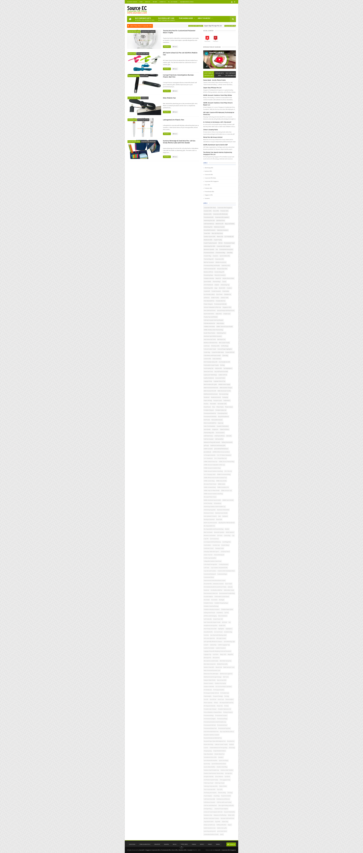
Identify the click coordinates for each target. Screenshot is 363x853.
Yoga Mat (217, 821)
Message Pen (207, 657)
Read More (167, 46)
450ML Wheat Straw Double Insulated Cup (215, 477)
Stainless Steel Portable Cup (211, 770)
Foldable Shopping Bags (221, 603)
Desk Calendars (217, 358)
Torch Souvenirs (220, 432)
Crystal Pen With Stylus (218, 352)
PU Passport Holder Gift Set (211, 693)
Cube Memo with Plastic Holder (212, 355)
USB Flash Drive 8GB (209, 799)
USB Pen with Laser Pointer (224, 802)
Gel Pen (227, 612)
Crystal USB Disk (229, 352)
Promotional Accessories (226, 249)
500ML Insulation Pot (223, 487)
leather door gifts (222, 828)
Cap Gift (206, 538)
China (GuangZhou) (144, 844)
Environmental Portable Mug (227, 593)
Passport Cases (218, 400)
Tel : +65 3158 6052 (173, 1)
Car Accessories (214, 538)
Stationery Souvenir (219, 227)
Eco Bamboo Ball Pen (216, 590)
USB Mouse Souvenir (209, 802)
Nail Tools (225, 677)
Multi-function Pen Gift (210, 391)
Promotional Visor (222, 725)
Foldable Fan (144, 98)
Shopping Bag (208, 751)
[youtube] (232, 2)
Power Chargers (208, 304)
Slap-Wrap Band (208, 754)
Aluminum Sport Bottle (221, 513)
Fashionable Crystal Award (222, 596)
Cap (233, 535)
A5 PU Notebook (208, 284)
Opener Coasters (208, 683)
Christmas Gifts (215, 346)
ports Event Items (222, 831)
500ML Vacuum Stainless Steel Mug (213, 493)
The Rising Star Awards (210, 792)
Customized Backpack (210, 574)
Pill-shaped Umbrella (209, 706)
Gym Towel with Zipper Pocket (212, 622)
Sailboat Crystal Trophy (221, 744)
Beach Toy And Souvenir (210, 522)
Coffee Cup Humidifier (210, 558)
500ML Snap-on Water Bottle (211, 490)
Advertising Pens (221, 333)
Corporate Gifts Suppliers (148, 31)
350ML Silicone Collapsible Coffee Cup (214, 464)
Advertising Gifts (209, 167)
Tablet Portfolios (224, 429)
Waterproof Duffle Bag (220, 815)
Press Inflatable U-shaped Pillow (213, 712)
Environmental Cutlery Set (211, 593)
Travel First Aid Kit (226, 796)
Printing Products (228, 712)
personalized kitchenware (221, 448)
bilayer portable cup (209, 824)
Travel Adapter (208, 796)
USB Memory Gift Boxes (223, 799)
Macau (174, 844)
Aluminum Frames (209, 513)
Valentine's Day (208, 815)
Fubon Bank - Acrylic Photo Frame (214, 80)
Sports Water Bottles (209, 767)
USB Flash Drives (208, 436)
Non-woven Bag (223, 394)
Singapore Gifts (209, 195)
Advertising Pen (132, 119)
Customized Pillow (209, 577)
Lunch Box (215, 654)
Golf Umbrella (208, 619)
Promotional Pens (222, 413)
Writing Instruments (227, 442)
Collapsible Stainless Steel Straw (212, 561)
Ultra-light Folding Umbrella (226, 805)
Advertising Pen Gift (209, 220)
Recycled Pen (230, 741)
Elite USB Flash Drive (217, 233)
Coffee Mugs (224, 346)
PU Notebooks (208, 689)
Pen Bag (226, 696)
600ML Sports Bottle (228, 500)
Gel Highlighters (228, 368)
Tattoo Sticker (223, 786)
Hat (229, 622)
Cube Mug (225, 355)
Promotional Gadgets (210, 718)
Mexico (202, 844)
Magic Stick (223, 654)
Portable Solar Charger (210, 709)
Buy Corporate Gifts (144, 19)
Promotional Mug (220, 252)
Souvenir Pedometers (222, 426)
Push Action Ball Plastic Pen (211, 731)
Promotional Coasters (221, 715)
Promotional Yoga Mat (224, 728)
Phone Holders (229, 699)
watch (221, 834)
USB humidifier (219, 439)
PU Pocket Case (224, 693)
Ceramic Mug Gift (219, 272)
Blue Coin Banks (208, 532)
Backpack (225, 516)
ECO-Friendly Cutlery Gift (210, 362)
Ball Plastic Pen (221, 339)
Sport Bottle (207, 429)
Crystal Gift (207, 291)
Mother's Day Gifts (209, 667)
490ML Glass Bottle (221, 481)
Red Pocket (207, 419)
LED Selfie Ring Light (229, 641)
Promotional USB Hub (210, 725)
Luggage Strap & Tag (219, 381)
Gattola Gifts (218, 368)
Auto (219, 516)
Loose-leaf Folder (220, 378)
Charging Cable (219, 548)
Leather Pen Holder (209, 648)
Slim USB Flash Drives (209, 310)
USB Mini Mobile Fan (209, 323)
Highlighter (221, 628)
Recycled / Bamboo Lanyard (211, 734)
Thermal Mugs (217, 281)
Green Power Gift (218, 619)
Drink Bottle (226, 291)
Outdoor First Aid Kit (220, 683)
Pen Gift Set (213, 699)
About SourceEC (204, 18)
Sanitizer (231, 744)
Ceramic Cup (216, 545)
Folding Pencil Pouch (209, 612)
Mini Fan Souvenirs (209, 262)
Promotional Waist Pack (210, 728)
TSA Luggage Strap (225, 779)
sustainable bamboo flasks (211, 834)
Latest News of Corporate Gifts (209, 74)
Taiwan (218, 844)
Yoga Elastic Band (208, 821)
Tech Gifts (219, 789)
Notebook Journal (216, 397)
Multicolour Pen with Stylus (211, 673)
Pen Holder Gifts (222, 403)
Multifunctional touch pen (211, 394)
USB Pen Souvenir (208, 439)
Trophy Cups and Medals (210, 317)
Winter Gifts (231, 815)
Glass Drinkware (222, 616)
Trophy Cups (226, 313)
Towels (224, 281)
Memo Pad (220, 236)
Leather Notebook (209, 378)
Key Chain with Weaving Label (218, 635)
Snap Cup (220, 423)
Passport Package (218, 696)
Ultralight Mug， (208, 808)
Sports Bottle (207, 281)
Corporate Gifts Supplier (223, 246)
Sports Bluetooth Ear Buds (219, 763)
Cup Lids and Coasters (210, 571)
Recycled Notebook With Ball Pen (213, 738)
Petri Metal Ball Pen (209, 301)
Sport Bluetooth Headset (210, 760)
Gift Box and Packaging (210, 616)
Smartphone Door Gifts (210, 757)
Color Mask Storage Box (210, 564)
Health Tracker (215, 297)
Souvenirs (207, 198)
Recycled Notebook (223, 416)
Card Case (206, 346)
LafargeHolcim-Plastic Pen (173, 120)
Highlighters (229, 628)
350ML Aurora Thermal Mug (226, 461)
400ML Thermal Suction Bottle (224, 326)
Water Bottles (220, 323)
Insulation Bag (228, 632)
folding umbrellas (221, 824)
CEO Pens (219, 535)
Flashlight (221, 599)
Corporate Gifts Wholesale (148, 141)
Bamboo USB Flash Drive (210, 342)
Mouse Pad (219, 667)
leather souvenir (208, 448)
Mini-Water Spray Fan (209, 664)
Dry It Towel (228, 583)
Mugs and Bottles (229, 223)
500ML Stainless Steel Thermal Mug (213, 329)
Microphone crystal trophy (211, 661)
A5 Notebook (217, 503)
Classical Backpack (219, 554)
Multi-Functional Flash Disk (211, 387)
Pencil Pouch (207, 407)
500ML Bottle (221, 484)
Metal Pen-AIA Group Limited (212, 137)
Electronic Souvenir (209, 249)
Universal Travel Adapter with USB (213, 812)
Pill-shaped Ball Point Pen (226, 702)
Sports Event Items (209, 313)
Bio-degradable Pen (209, 526)
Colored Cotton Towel (210, 349)
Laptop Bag (213, 644)
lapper (230, 824)
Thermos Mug (222, 792)
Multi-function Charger (226, 387)
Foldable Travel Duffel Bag (211, 606)
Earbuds (230, 587)
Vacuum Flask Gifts (222, 268)
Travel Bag (216, 796)
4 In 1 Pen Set (228, 471)
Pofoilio (226, 706)
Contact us (232, 844)
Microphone (216, 657)
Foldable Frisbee (208, 603)
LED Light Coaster (221, 638)
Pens (213, 407)
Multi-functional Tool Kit (224, 391)
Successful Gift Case (166, 19)
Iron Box (206, 635)
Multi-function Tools (228, 667)
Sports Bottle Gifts (225, 256)
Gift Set (220, 243)
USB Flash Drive (220, 220)
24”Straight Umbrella (209, 455)
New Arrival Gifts (221, 680)
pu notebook (207, 452)
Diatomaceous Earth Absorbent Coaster (214, 580)
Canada (194, 844)
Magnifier (230, 654)
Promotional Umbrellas (210, 416)
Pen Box (206, 403)
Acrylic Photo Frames (209, 333)
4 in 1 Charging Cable (209, 474)
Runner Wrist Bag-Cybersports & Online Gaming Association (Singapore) (194, 26)
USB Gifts (228, 436)
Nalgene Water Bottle (209, 680)
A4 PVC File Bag (208, 503)
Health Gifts (222, 625)
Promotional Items (209, 252)
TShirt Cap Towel (208, 783)
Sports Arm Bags (223, 760)
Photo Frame (220, 407)
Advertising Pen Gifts (133, 75)
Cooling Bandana (223, 564)
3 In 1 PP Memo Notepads (224, 455)
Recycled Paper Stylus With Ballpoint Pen (215, 741)
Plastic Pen (220, 706)
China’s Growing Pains (210, 130)
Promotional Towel (229, 243)
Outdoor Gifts (224, 297)
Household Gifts (208, 632)
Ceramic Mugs (225, 545)
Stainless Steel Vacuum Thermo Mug (213, 773)
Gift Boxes (207, 297)
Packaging (225, 397)
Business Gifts (224, 26)
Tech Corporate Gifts (209, 789)
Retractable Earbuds (217, 419)
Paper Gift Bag (208, 400)
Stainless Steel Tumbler (227, 770)
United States (184, 844)
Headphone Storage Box (210, 625)
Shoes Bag (232, 747)
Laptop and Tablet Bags (210, 374)
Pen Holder (213, 403)
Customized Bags (222, 574)
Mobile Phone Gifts (222, 664)
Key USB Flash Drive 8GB (221, 371)
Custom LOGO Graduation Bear (226, 571)
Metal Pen (218, 278)
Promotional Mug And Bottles (212, 265)
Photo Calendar (208, 702)
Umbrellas (229, 252)
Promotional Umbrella (220, 304)
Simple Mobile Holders (219, 751)
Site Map (155, 1)
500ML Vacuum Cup (226, 490)
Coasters (229, 288)
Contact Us (162, 1)
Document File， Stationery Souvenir (214, 583)
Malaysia (166, 844)
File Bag (222, 365)
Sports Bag (207, 763)
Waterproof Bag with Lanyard (212, 442)
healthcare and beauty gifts (218, 445)
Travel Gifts (207, 233)
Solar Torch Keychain (209, 426)
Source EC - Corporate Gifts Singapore (225, 850)
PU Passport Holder (218, 689)
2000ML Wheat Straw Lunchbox (221, 452)
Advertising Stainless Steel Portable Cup (214, 506)
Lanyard (206, 644)
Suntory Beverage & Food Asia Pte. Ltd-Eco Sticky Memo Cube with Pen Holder (179, 142)
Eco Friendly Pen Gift (224, 362)
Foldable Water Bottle (227, 609)
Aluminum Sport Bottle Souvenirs (213, 336)
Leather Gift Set (223, 374)
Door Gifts (207, 184)
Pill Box (216, 702)
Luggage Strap (208, 381)
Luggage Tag (207, 654)
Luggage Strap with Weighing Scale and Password (217, 651)
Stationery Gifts (226, 265)
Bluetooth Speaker (219, 532)
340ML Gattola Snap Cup (210, 461)
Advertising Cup (225, 284)
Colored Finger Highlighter (225, 349)
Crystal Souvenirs (216, 291)
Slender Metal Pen (219, 754)
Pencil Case (221, 699)
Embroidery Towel (229, 590)
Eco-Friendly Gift (229, 236)
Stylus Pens (219, 313)
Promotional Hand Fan (210, 413)
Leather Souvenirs (221, 648)
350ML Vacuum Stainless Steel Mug (213, 471)
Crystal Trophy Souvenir (210, 243)
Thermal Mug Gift (208, 259)
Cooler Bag (207, 352)
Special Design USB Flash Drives (225, 310)
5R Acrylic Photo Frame (210, 497)
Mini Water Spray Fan (225, 661)
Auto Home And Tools (210, 339)
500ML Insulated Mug (210, 487)
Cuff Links (206, 567)
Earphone (206, 590)
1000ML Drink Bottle (209, 326)
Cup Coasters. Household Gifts (219, 567)
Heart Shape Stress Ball (210, 628)
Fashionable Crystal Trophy (211, 365)
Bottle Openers (230, 532)
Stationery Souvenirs (222, 230)
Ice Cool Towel (218, 632)
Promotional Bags (209, 715)
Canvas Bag (227, 535)
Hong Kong (132, 844)
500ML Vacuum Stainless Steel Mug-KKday (217, 95)
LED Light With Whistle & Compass (213, 641)
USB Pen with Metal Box (210, 805)
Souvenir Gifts (207, 211)
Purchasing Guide (186, 18)
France (210, 844)
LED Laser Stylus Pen (209, 638)
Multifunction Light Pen (226, 673)
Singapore (157, 844)
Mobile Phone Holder (228, 278)
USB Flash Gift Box (220, 436)
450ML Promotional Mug (223, 474)
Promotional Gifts (209, 191)
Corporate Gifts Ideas (134, 31)
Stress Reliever (219, 776)
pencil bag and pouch (210, 831)
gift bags (206, 445)
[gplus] (234, 2)
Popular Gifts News (219, 74)
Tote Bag (229, 792)
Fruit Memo (220, 612)
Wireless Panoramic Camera (211, 818)
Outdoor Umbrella (209, 686)
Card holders (207, 545)
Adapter (217, 284)
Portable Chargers (209, 410)
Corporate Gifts (209, 174)
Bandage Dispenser (209, 519)
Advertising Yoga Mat (209, 509)
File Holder (207, 599)
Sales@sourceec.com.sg (187, 1)
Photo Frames (229, 407)
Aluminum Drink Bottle (223, 509)
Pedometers (227, 400)
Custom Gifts (207, 358)
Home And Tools (208, 371)
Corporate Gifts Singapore (162, 26)
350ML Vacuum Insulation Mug (212, 468)
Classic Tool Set (208, 554)
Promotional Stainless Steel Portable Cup (215, 722)
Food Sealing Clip (208, 368)
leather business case (209, 828)
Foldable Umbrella (209, 278)
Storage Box (228, 773)
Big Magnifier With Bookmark (227, 522)
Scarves (206, 747)
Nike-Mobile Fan (169, 98)
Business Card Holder (210, 535)
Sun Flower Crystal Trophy (211, 779)
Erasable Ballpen (208, 596)
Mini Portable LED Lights (210, 384)
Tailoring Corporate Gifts (211, 786)
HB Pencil (224, 622)
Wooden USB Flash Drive (227, 818)
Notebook (206, 397)
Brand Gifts (222, 288)
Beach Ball (219, 519)
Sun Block (227, 776)
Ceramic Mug (207, 256)
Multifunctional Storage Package (212, 677)
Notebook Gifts (208, 240)
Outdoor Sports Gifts (209, 236)
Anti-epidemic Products (210, 516)
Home (141, 1)
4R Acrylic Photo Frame (210, 484)
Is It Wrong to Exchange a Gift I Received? (217, 122)
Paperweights (207, 696)
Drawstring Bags (208, 275)
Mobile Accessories (221, 262)
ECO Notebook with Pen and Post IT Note (215, 587)
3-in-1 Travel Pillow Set (220, 458)
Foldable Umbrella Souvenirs (212, 609)
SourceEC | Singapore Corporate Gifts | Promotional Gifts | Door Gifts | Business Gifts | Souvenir (165, 850)
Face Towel (219, 294)
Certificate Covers (209, 548)
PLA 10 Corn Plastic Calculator (224, 686)
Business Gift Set (208, 272)
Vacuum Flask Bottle (229, 812)
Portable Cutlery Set (221, 410)
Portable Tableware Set (224, 709)
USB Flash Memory (209, 223)
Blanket (227, 529)
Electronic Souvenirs (220, 275)
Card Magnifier (226, 542)
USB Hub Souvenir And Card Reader (213, 320)
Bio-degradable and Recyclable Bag (213, 529)
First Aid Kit (214, 599)
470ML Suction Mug (209, 481)
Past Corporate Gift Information (230, 74)
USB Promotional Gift (209, 268)
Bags (216, 288)
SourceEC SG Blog (132, 1)
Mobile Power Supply (224, 384)
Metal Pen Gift (219, 223)
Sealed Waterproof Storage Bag (218, 747)
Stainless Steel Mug (222, 767)
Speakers (220, 757)
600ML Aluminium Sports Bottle (212, 500)
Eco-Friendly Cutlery (209, 294)
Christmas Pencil (225, 551)
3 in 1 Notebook (208, 458)
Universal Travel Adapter (221, 808)
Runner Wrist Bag (208, 744)
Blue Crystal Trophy (224, 342)
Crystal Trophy (218, 240)
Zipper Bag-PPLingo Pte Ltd (212, 88)
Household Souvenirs (209, 230)
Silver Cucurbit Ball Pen (210, 423)
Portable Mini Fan (220, 301)
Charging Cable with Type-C (211, 551)
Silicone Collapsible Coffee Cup (212, 307)
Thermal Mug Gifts (209, 432)
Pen (217, 249)
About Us (147, 1)
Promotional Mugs (222, 718)
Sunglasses (215, 429)
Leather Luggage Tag (224, 644)
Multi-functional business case (212, 670)
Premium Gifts (208, 188)
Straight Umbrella (208, 776)
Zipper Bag (225, 821)
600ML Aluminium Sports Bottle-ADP (215, 145)
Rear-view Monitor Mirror (227, 731)
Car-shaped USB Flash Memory (212, 542)
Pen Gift (206, 699)
